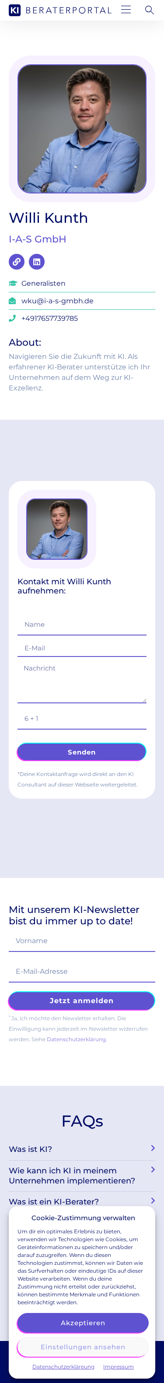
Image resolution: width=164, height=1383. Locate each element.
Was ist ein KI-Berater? (54, 1202)
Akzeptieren (83, 1323)
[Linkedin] (37, 262)
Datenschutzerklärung (76, 1039)
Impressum (118, 1366)
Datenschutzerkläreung (63, 1366)
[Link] (16, 262)
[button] (126, 10)
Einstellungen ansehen (83, 1347)
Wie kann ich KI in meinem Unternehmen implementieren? (72, 1176)
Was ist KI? (30, 1149)
